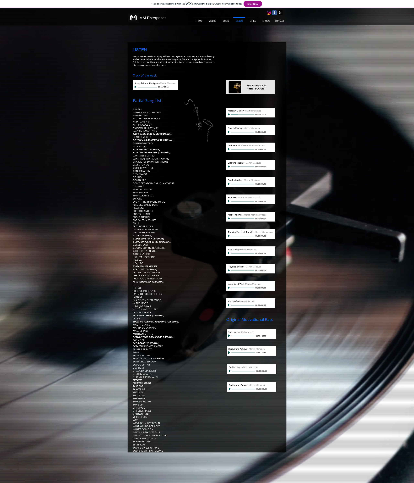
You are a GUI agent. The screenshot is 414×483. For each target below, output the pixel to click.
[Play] (136, 87)
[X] (280, 12)
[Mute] (171, 87)
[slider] (175, 87)
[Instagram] (268, 12)
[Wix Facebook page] (274, 12)
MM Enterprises (152, 18)
